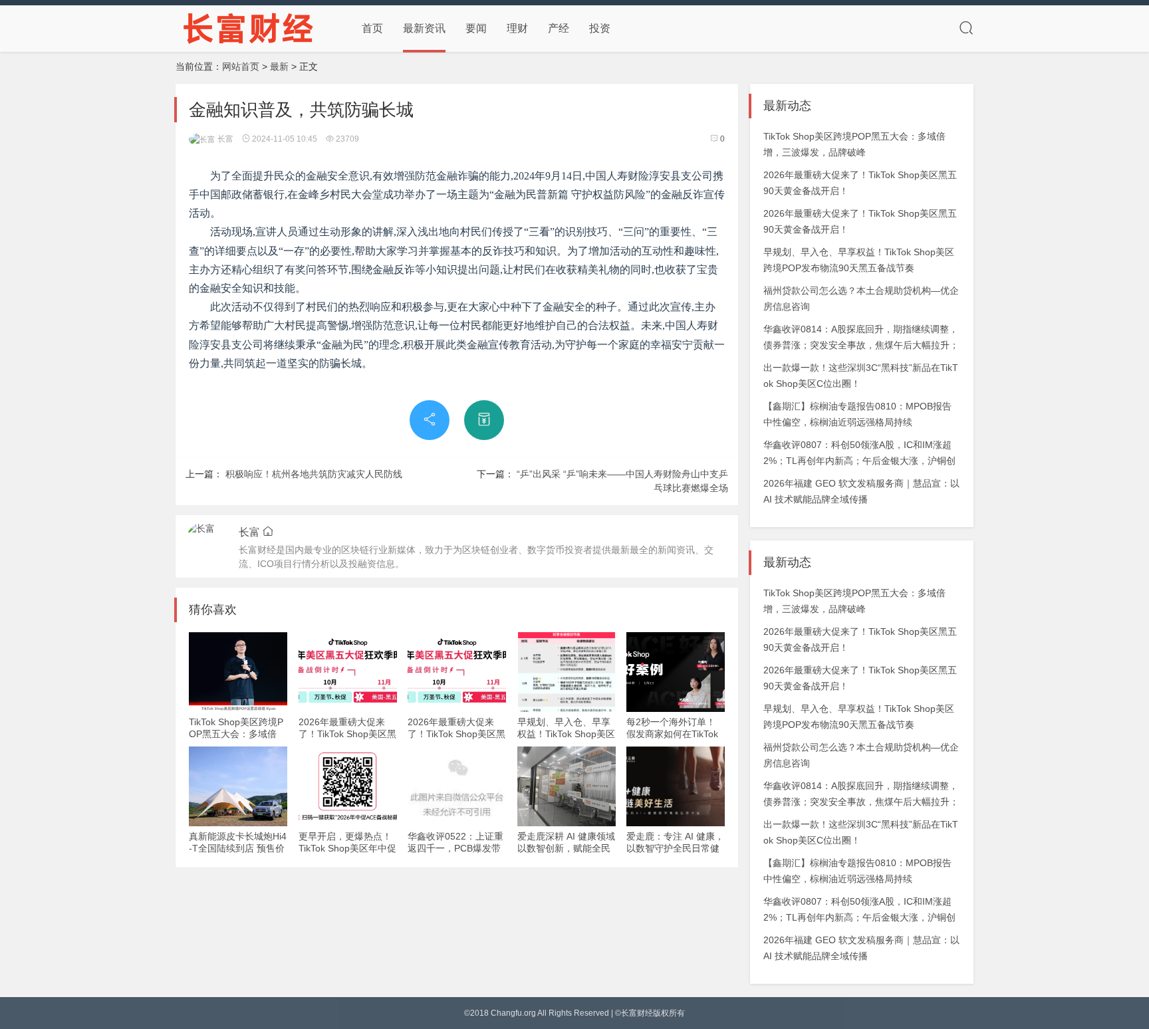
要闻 (476, 28)
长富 (224, 139)
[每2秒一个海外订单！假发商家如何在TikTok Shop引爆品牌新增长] (675, 672)
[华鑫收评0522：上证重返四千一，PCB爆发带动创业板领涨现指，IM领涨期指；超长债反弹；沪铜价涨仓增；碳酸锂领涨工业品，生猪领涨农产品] (457, 786)
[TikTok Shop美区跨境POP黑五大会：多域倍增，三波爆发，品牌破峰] (238, 672)
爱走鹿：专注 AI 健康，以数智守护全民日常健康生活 (675, 848)
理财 (517, 28)
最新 (279, 66)
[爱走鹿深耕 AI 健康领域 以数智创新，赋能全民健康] (566, 786)
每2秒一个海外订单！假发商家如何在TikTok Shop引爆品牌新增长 (672, 734)
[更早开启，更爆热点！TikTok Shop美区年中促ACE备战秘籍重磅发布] (348, 786)
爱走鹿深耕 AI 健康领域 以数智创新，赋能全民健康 (566, 848)
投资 (599, 28)
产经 (558, 28)
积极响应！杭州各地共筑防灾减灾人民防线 (313, 474)
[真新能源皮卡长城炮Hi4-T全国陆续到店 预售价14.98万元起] (238, 786)
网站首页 (240, 66)
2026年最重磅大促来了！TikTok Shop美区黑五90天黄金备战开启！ (347, 734)
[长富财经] (249, 28)
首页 (372, 28)
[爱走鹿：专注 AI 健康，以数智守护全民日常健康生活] (675, 786)
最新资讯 (424, 28)
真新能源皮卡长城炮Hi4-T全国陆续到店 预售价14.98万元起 (238, 848)
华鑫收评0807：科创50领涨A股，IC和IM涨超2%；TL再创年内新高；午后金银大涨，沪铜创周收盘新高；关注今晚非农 (859, 460)
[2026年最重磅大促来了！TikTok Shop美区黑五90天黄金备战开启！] (348, 672)
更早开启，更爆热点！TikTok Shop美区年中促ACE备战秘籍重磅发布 (347, 848)
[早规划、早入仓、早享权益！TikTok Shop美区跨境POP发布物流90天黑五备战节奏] (566, 672)
